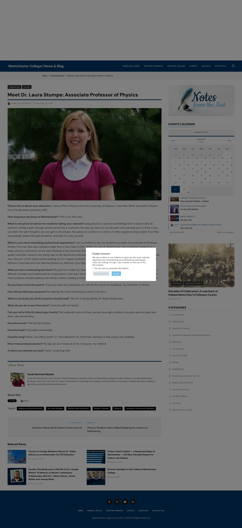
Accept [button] (116, 273)
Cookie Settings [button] (101, 273)
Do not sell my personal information (111, 268)
